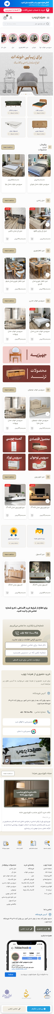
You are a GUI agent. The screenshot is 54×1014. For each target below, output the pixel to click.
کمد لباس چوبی (11, 894)
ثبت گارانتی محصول (13, 539)
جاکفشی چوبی (11, 904)
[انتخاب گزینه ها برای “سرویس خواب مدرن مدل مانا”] (32, 339)
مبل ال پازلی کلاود (40, 231)
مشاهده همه (9, 201)
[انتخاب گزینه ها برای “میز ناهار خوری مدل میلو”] (7, 289)
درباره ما (49, 890)
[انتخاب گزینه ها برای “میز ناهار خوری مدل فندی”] (32, 289)
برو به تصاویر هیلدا (39, 539)
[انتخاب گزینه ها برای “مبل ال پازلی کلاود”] (32, 239)
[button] (45, 40)
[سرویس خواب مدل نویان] (39, 165)
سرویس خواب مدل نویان (39, 184)
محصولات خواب (13, 131)
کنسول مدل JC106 (15, 585)
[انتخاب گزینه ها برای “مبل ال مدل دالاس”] (7, 239)
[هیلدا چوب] (38, 18)
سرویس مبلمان (13, 110)
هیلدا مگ (48, 872)
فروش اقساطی (29, 879)
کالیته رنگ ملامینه (27, 883)
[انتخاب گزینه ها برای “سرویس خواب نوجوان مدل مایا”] (32, 428)
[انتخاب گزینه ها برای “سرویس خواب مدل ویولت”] (7, 339)
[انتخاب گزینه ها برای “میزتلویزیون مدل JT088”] (32, 515)
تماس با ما (48, 894)
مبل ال (14, 872)
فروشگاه (31, 869)
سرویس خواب (39, 110)
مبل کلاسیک (12, 879)
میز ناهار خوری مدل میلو (15, 281)
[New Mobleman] (26, 74)
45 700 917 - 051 (26, 712)
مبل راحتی (12, 869)
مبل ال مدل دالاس (15, 231)
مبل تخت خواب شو (9, 876)
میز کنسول (12, 901)
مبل (32, 876)
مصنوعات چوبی (39, 131)
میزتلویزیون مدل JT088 (40, 507)
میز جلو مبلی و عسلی (9, 897)
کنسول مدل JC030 (40, 585)
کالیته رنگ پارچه (28, 890)
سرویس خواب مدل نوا (13, 184)
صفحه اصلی (48, 869)
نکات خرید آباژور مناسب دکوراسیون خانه (34, 812)
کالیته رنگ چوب (28, 886)
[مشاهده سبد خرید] (5, 18)
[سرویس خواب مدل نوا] (13, 165)
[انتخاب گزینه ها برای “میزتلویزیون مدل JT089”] (7, 515)
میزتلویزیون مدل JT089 (15, 507)
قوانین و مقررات (46, 886)
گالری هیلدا (48, 876)
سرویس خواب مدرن (9, 883)
